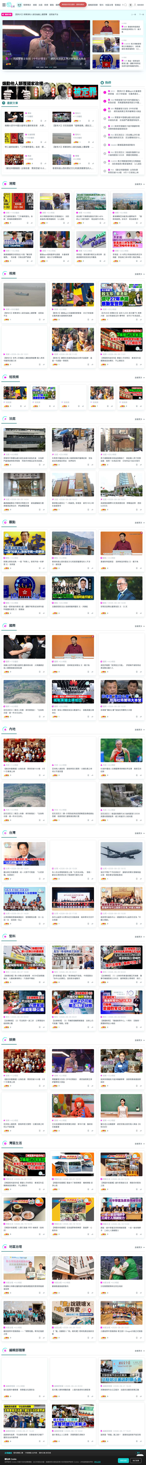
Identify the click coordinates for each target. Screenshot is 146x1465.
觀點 (52, 5)
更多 (138, 1453)
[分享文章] (85, 64)
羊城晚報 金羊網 (31, 1453)
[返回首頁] (11, 5)
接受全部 (123, 1460)
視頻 (46, 5)
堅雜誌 (118, 5)
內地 (63, 5)
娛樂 (75, 5)
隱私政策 (97, 1462)
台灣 (69, 5)
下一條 (141, 14)
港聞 (35, 5)
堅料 (101, 5)
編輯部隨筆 (93, 5)
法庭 (40, 5)
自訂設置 (136, 1460)
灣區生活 (82, 5)
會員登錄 (140, 5)
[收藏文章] (81, 64)
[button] (9, 64)
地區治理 (109, 5)
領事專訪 (27, 5)
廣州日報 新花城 (45, 1453)
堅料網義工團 (18, 1453)
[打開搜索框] (125, 5)
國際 (58, 5)
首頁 (19, 5)
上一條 (133, 14)
